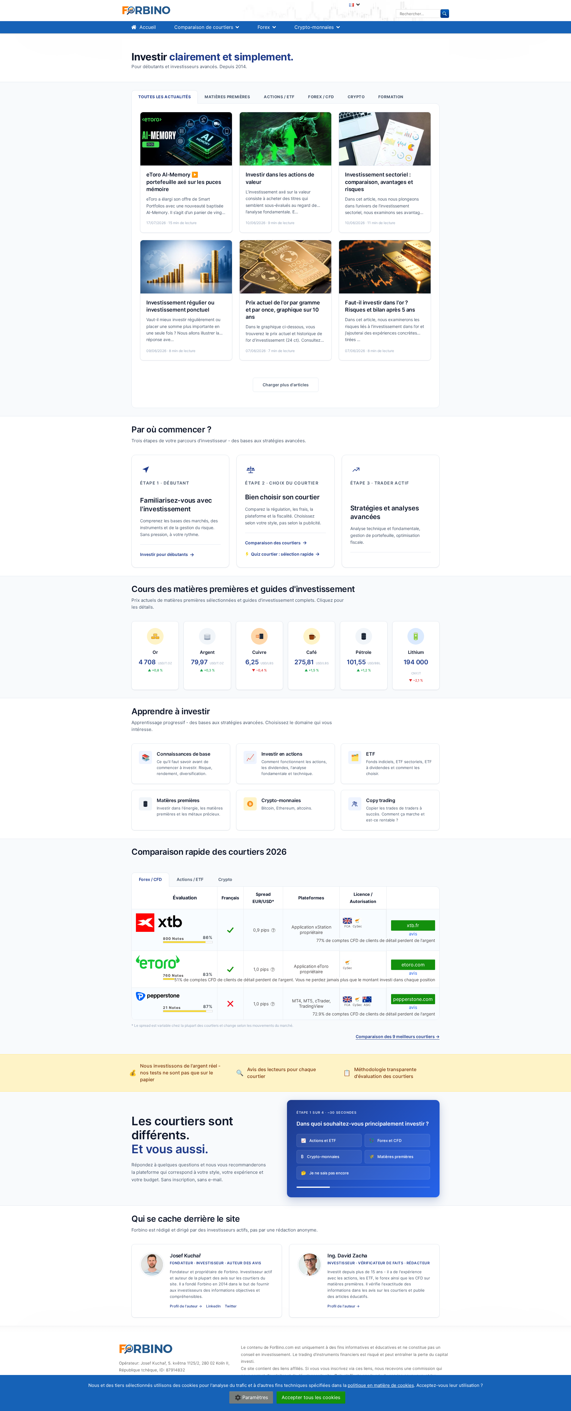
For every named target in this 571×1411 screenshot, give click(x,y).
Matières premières (391, 1156)
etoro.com (413, 965)
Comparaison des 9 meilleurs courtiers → (398, 1036)
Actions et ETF (318, 1140)
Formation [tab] (391, 96)
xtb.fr (413, 925)
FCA (347, 926)
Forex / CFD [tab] (321, 96)
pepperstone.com (413, 999)
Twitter (231, 1306)
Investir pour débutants (167, 554)
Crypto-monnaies (314, 27)
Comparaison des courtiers (276, 543)
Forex (264, 27)
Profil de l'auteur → (186, 1306)
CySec (357, 926)
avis (413, 934)
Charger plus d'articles (286, 384)
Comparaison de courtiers (203, 27)
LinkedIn (213, 1306)
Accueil (147, 27)
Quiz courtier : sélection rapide (285, 554)
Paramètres (255, 1397)
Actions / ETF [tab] (279, 96)
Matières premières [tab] (227, 96)
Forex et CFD (385, 1140)
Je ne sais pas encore (325, 1173)
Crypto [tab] (356, 96)
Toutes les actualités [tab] (164, 96)
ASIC (367, 1005)
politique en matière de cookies (381, 1385)
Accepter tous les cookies (311, 1397)
